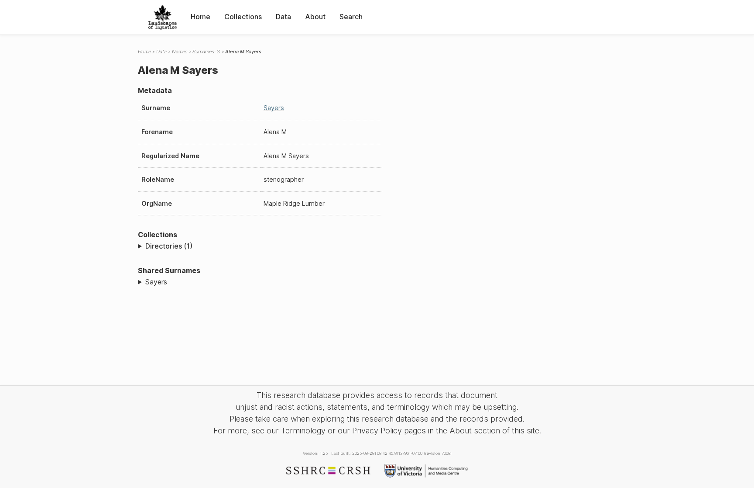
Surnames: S (206, 51)
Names (180, 51)
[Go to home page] (162, 17)
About (315, 16)
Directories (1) (168, 246)
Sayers (274, 107)
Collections (243, 16)
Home (200, 16)
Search (351, 16)
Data (283, 16)
